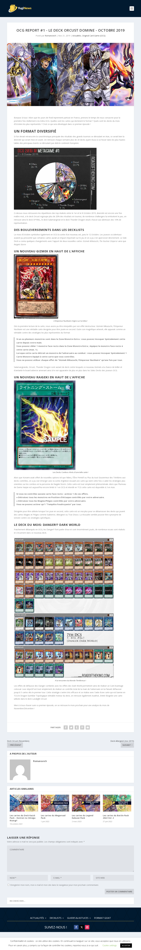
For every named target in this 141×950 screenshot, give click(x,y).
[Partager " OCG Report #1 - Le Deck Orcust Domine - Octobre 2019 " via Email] (87, 727)
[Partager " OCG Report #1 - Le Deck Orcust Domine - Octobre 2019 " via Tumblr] (76, 727)
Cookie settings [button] (109, 945)
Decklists (55, 918)
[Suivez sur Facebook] (76, 927)
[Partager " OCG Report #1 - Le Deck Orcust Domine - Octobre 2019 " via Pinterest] (82, 727)
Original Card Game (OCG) (93, 35)
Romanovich (50, 35)
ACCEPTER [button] (126, 945)
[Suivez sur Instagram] (87, 927)
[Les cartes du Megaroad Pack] (55, 803)
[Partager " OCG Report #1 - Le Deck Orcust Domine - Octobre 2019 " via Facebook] (65, 727)
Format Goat (102, 918)
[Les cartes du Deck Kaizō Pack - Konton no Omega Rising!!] (24, 803)
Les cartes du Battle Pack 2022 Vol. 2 (116, 816)
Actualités (76, 35)
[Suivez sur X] (81, 927)
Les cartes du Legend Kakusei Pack (82, 816)
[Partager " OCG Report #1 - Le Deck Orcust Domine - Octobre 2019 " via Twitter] (71, 727)
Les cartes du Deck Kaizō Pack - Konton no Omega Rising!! (22, 818)
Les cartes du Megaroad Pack (53, 816)
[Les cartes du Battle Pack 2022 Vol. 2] (117, 803)
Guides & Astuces (77, 918)
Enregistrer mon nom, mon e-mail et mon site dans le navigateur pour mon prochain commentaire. (54, 885)
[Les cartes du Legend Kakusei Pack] (86, 803)
